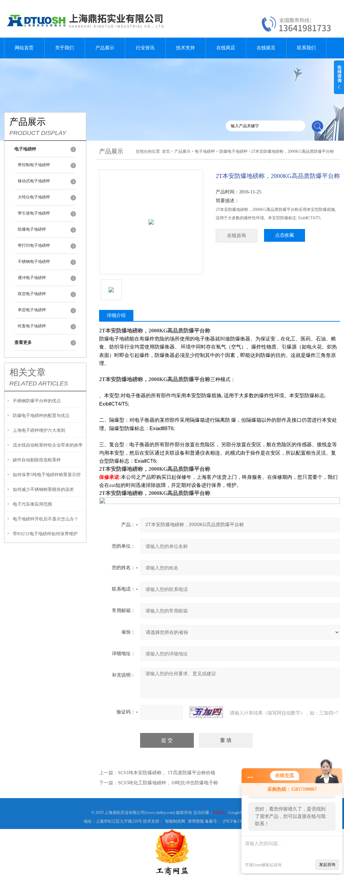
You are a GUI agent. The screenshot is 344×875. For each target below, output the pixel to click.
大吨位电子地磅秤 (34, 197)
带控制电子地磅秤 (34, 165)
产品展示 (104, 47)
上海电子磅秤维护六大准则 (39, 430)
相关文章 (27, 372)
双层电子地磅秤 (32, 293)
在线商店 (225, 47)
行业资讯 (145, 47)
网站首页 (24, 47)
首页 (166, 151)
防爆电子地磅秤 (32, 229)
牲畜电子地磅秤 (32, 326)
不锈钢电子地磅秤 (34, 261)
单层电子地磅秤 (32, 310)
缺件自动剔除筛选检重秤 (37, 459)
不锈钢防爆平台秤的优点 (37, 400)
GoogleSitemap (240, 812)
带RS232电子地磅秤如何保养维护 (45, 533)
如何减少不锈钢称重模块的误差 (43, 489)
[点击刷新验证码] (206, 712)
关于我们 (64, 47)
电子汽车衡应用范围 (32, 504)
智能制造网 (175, 821)
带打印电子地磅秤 (34, 245)
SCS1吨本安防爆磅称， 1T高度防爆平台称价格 (166, 772)
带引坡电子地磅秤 (34, 213)
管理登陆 (196, 821)
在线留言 (266, 47)
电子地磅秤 (205, 151)
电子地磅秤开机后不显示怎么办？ (45, 518)
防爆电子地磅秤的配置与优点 (41, 415)
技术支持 (185, 47)
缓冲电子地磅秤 (32, 277)
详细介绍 (116, 315)
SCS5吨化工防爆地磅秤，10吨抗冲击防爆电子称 (168, 782)
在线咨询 (236, 235)
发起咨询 (327, 864)
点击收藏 (284, 235)
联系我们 (306, 47)
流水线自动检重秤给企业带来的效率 (48, 445)
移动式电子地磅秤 (34, 181)
